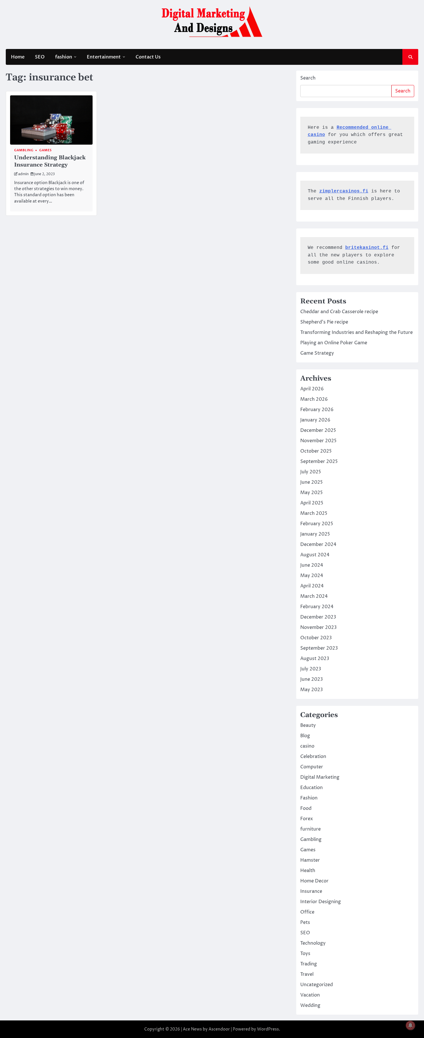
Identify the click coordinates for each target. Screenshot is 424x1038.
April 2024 (312, 586)
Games (45, 150)
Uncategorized (316, 985)
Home (18, 57)
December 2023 (318, 617)
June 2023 (311, 679)
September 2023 (319, 648)
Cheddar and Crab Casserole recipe (339, 312)
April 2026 (312, 389)
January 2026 (315, 420)
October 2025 (316, 451)
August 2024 (314, 555)
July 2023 (310, 669)
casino (307, 746)
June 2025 (311, 482)
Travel (307, 974)
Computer (311, 767)
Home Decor (314, 881)
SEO (40, 57)
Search (308, 78)
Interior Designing (320, 902)
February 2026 (316, 409)
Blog (305, 736)
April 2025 (311, 503)
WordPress (268, 1029)
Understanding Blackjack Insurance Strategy (50, 161)
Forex (306, 819)
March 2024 (314, 596)
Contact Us (148, 57)
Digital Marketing (319, 777)
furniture (310, 829)
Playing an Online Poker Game (333, 343)
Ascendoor (219, 1029)
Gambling (23, 150)
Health (307, 870)
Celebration (313, 756)
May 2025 (311, 492)
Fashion (309, 798)
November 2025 (318, 441)
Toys (305, 953)
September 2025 (319, 461)
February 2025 (316, 524)
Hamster (310, 860)
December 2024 (318, 544)
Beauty (308, 725)
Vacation (310, 995)
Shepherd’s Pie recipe (324, 322)
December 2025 (318, 430)
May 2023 (311, 690)
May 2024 (311, 575)
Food (306, 808)
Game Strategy (317, 353)
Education (311, 787)
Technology (313, 943)
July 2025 (310, 472)
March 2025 (313, 513)
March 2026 (314, 399)
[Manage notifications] (410, 1025)
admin (23, 174)
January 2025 (315, 534)
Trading (308, 964)
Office (307, 912)
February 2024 (316, 607)
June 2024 (311, 565)
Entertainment (104, 57)
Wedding (310, 1005)
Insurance (311, 891)
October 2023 (316, 638)
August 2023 (314, 658)
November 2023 (318, 627)
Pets (305, 922)
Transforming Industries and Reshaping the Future (356, 332)
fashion (63, 57)
